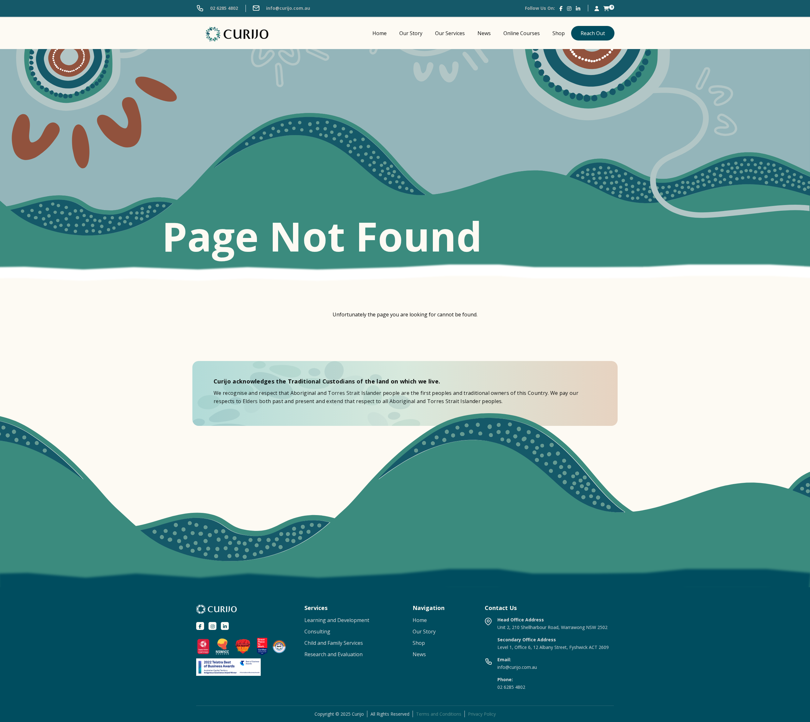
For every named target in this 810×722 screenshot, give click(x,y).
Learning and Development (336, 620)
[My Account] (597, 8)
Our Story (410, 33)
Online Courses (521, 33)
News (484, 33)
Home (379, 33)
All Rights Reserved (390, 714)
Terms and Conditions (438, 714)
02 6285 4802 (223, 8)
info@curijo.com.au (287, 8)
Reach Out (593, 33)
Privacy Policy (482, 714)
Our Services (450, 33)
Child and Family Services (333, 642)
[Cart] (606, 8)
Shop (558, 33)
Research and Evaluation (333, 654)
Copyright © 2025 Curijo (339, 714)
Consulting (317, 631)
